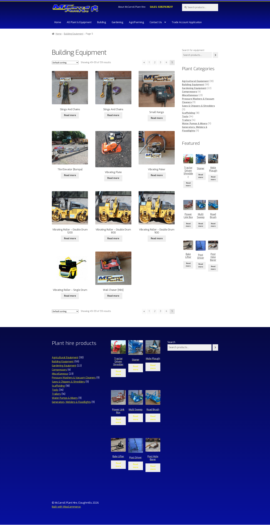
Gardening (117, 22)
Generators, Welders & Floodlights (71, 402)
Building (101, 22)
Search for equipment (193, 50)
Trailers (186, 120)
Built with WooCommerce (66, 506)
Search (171, 342)
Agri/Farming (136, 22)
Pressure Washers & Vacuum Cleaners (74, 377)
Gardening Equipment (194, 88)
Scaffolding (188, 112)
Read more (70, 115)
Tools (185, 116)
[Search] (215, 55)
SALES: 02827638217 (161, 6)
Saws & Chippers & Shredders (198, 105)
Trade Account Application (187, 22)
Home (57, 22)
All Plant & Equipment (79, 22)
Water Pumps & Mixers (194, 123)
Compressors (189, 91)
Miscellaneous (190, 95)
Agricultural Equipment (195, 81)
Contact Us (156, 22)
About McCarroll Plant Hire (131, 6)
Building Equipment (73, 33)
